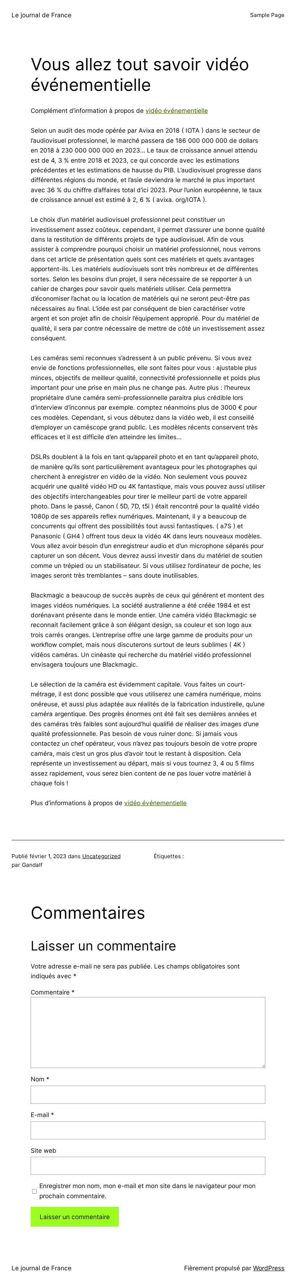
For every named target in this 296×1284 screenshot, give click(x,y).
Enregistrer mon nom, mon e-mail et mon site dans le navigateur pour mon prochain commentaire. (147, 1190)
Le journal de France (41, 15)
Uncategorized (101, 856)
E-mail (42, 1114)
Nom (40, 1079)
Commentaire (53, 992)
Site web (43, 1150)
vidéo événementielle (176, 110)
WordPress (268, 1268)
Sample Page (267, 15)
